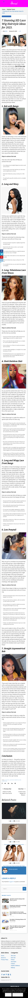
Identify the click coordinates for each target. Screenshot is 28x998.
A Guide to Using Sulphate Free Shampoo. (21, 793)
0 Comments (20, 31)
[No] (26, 992)
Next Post (21, 789)
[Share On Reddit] (1, 260)
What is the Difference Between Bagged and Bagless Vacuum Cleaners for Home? (17, 927)
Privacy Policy (4, 959)
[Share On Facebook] (1, 251)
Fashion (13, 963)
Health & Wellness (15, 965)
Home (3, 9)
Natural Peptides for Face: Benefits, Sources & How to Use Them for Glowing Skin (18, 913)
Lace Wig (7, 779)
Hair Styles (13, 961)
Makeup (13, 967)
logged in (11, 881)
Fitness (13, 959)
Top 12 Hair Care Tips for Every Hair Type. (14, 865)
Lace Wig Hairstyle (14, 779)
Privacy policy (18, 994)
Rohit (6, 31)
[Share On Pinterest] (1, 257)
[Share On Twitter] (1, 254)
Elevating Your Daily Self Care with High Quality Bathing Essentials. (18, 906)
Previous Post (7, 789)
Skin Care (13, 955)
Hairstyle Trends (11, 9)
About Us (3, 957)
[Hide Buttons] (0, 262)
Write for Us (14, 986)
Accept (8, 994)
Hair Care (13, 957)
